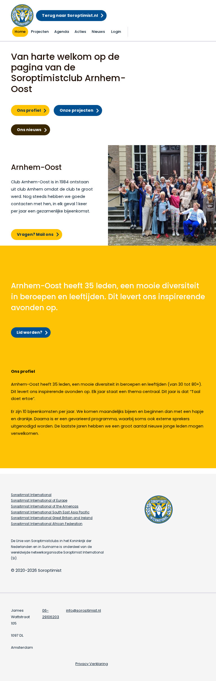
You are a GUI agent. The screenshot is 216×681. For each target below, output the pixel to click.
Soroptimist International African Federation (46, 524)
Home (20, 31)
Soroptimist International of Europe (39, 500)
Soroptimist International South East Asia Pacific (50, 512)
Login (116, 31)
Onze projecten (76, 110)
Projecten (40, 31)
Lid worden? (29, 332)
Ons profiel (29, 110)
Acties (80, 31)
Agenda (61, 31)
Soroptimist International (31, 495)
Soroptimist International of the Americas (44, 506)
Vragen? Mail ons (35, 234)
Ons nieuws (29, 129)
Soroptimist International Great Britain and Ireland (52, 518)
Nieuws (98, 31)
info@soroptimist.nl (83, 610)
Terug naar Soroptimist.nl (70, 15)
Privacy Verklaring (91, 663)
